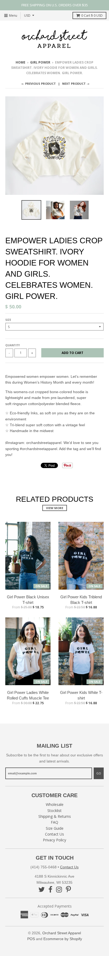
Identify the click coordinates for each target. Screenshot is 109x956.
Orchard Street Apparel (61, 933)
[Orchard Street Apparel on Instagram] (59, 889)
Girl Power (40, 62)
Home (20, 62)
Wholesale (54, 804)
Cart (92, 15)
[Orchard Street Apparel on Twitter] (41, 889)
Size (8, 320)
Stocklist (54, 810)
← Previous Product (38, 84)
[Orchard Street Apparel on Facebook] (50, 889)
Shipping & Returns (54, 816)
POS (31, 939)
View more (54, 508)
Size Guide (54, 828)
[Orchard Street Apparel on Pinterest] (68, 889)
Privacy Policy (54, 839)
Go (98, 773)
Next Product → (75, 84)
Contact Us (54, 834)
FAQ (54, 822)
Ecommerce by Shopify (62, 939)
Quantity (12, 345)
